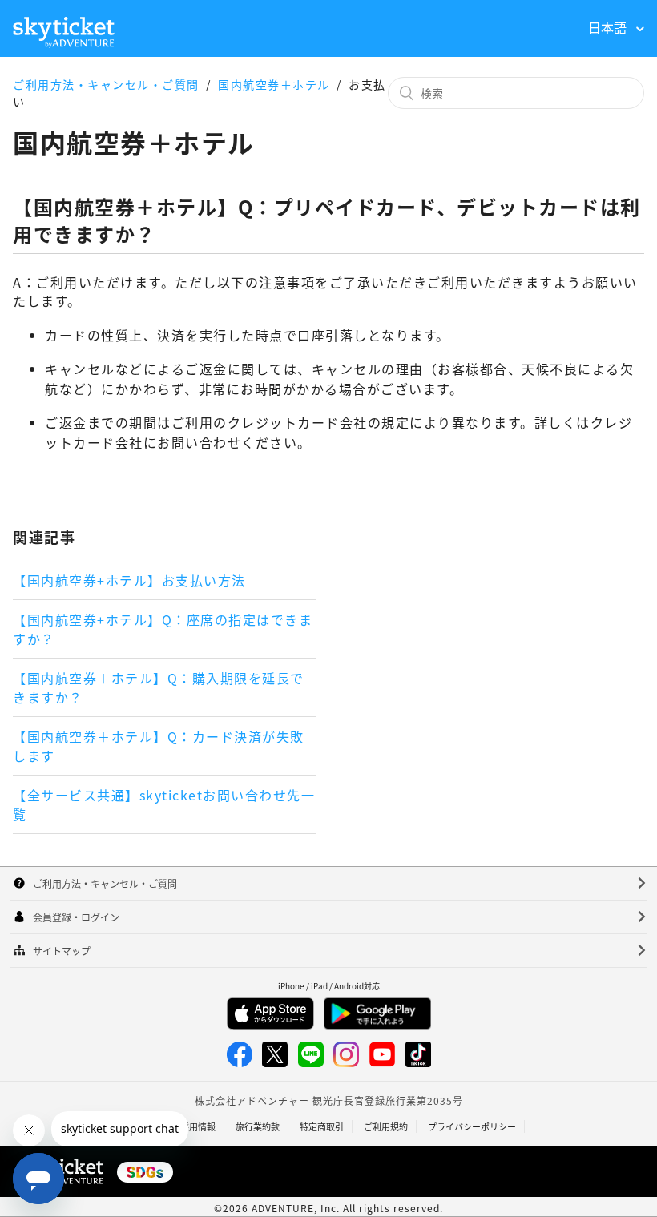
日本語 (609, 27)
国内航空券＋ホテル (274, 84)
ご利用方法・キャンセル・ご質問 (106, 84)
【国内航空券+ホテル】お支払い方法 (129, 580)
